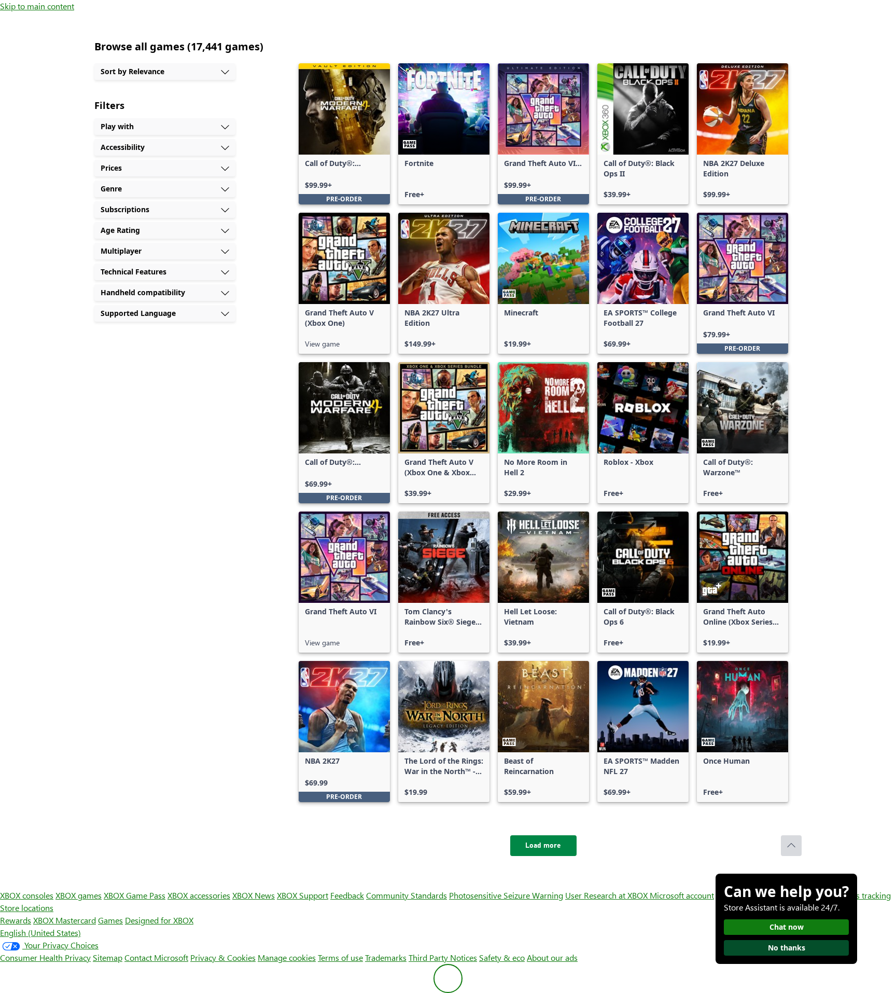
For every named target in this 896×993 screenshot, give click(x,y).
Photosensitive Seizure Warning (506, 895)
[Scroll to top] (791, 845)
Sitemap (107, 957)
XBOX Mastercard (64, 920)
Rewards (15, 920)
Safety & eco (502, 957)
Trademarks (386, 957)
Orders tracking (863, 895)
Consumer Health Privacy (45, 957)
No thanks (786, 948)
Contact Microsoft (156, 957)
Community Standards (406, 895)
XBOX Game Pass (134, 895)
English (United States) (40, 932)
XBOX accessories (198, 895)
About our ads (552, 957)
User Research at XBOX (607, 895)
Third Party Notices (443, 957)
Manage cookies (287, 957)
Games (110, 920)
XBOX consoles (26, 895)
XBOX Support (302, 895)
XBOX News (253, 895)
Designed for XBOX (159, 920)
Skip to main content (37, 6)
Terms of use (340, 957)
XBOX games (78, 895)
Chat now (786, 927)
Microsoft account (682, 895)
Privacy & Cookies (223, 957)
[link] (344, 133)
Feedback (347, 895)
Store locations (26, 907)
